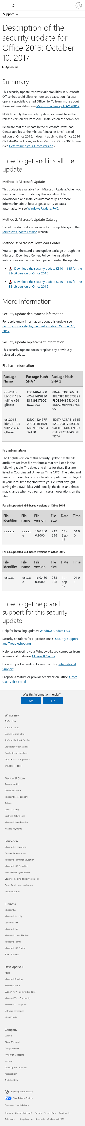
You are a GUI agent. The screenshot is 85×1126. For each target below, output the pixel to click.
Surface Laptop (12, 727)
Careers (8, 1035)
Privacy (38, 1112)
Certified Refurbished (15, 815)
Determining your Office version (31, 146)
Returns (8, 803)
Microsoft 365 (11, 928)
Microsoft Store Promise (16, 822)
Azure (7, 972)
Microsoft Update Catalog (19, 232)
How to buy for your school (17, 872)
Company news (12, 1048)
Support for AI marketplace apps (20, 991)
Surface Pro (10, 721)
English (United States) (22, 1091)
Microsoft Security (13, 916)
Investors (9, 1061)
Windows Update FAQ (55, 630)
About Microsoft (12, 1041)
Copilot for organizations (16, 746)
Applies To (11, 67)
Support (8, 14)
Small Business (12, 954)
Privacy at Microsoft (14, 1054)
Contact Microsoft (23, 1112)
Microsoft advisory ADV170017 (57, 106)
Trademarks (64, 1112)
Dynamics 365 (11, 922)
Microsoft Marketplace (15, 1004)
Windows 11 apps (13, 765)
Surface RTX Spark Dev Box (17, 740)
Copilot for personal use (16, 752)
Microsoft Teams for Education (19, 859)
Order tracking (12, 809)
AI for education (12, 891)
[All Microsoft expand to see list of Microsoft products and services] (5, 5)
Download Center (13, 790)
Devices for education (15, 853)
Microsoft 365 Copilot (15, 947)
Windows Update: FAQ (42, 208)
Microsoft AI (10, 909)
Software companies (14, 1010)
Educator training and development (22, 878)
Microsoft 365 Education (16, 866)
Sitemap (9, 1112)
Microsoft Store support (16, 796)
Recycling (24, 1119)
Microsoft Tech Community (17, 998)
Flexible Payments (13, 828)
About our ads (38, 1119)
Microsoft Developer (14, 979)
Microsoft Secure (43, 656)
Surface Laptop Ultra (15, 733)
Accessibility (11, 1073)
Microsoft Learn (12, 985)
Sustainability (11, 1080)
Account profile (12, 784)
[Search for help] (13, 5)
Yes (30, 701)
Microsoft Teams (13, 941)
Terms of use (50, 1112)
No (53, 701)
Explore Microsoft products (17, 759)
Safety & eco (11, 1119)
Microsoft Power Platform (17, 935)
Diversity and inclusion (15, 1067)
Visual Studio (11, 1017)
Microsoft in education (15, 846)
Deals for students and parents (19, 885)
